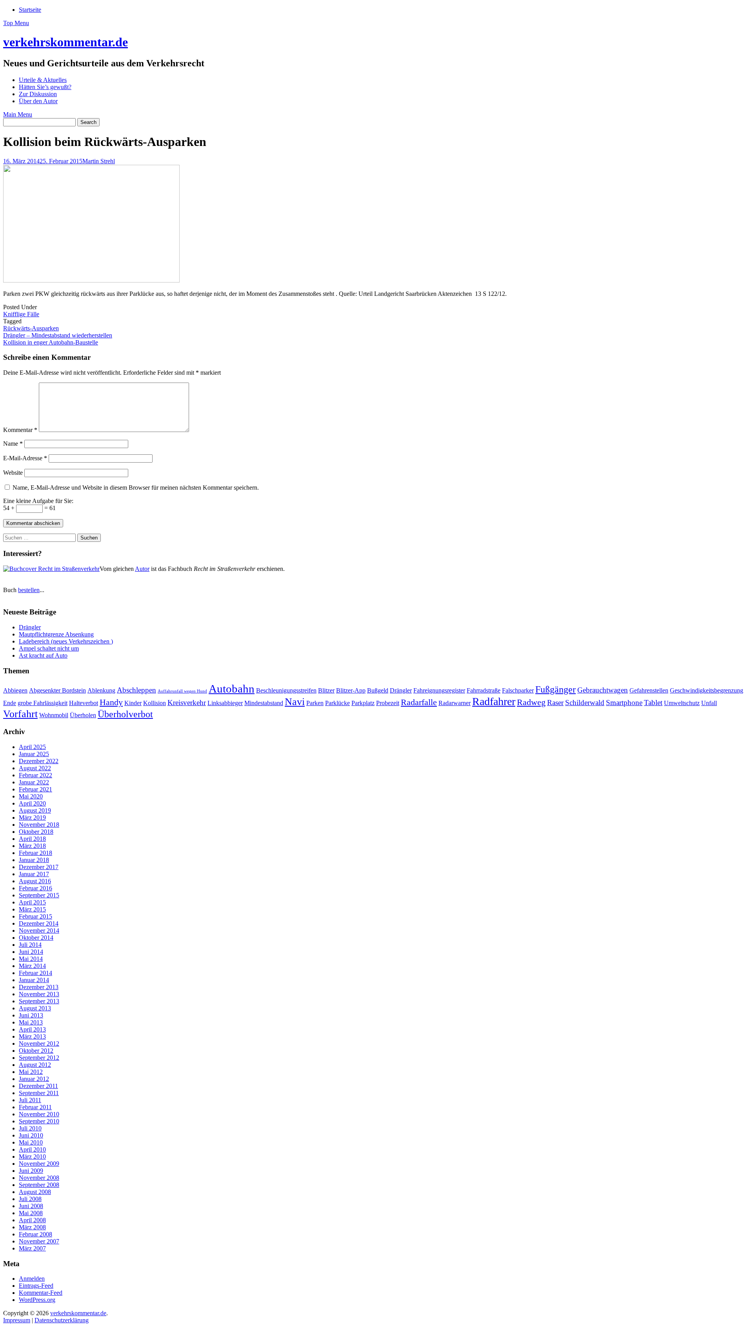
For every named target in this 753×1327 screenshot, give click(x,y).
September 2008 (39, 1184)
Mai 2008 (31, 1213)
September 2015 (39, 895)
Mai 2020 (31, 796)
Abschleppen (136, 690)
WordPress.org (37, 1299)
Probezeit (387, 703)
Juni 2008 (31, 1206)
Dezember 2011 (38, 1086)
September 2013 (39, 1001)
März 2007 (32, 1248)
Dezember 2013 (38, 987)
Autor (142, 568)
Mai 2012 (31, 1071)
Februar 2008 (35, 1234)
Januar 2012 (34, 1078)
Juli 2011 (30, 1100)
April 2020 (32, 803)
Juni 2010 (31, 1135)
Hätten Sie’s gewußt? (45, 87)
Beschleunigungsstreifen (286, 690)
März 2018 (32, 845)
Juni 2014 (31, 951)
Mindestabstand (263, 703)
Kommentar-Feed (40, 1292)
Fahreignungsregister (439, 690)
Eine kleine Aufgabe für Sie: (38, 501)
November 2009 (39, 1163)
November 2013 (39, 994)
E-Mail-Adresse (25, 458)
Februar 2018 (35, 852)
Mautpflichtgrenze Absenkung (56, 634)
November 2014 (39, 930)
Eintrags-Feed (36, 1285)
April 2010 (32, 1149)
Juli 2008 (30, 1199)
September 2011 (39, 1093)
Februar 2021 (35, 789)
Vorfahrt (20, 714)
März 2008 (32, 1227)
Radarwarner (454, 703)
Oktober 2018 (36, 831)
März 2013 (32, 1036)
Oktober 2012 (36, 1050)
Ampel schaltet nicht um (49, 648)
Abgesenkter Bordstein (57, 690)
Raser (555, 702)
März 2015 (32, 909)
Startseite (30, 9)
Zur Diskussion (38, 94)
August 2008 (35, 1191)
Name (13, 443)
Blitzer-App (351, 690)
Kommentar (20, 430)
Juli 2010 (30, 1128)
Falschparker (518, 690)
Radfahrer (493, 701)
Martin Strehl (98, 161)
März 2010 (32, 1156)
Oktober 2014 (36, 937)
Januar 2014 (34, 980)
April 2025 (32, 747)
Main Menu (17, 114)
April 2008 (32, 1220)
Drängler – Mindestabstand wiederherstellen (57, 335)
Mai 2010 (31, 1142)
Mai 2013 (31, 1022)
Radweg (531, 702)
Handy (111, 702)
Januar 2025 (34, 754)
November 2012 (39, 1043)
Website (13, 472)
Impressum (16, 1320)
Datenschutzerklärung (62, 1320)
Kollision (154, 703)
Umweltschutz (682, 703)
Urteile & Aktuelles (43, 80)
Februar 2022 (35, 775)
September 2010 (39, 1121)
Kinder (133, 703)
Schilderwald (584, 702)
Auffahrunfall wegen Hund (182, 691)
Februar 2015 (35, 916)
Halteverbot (83, 703)
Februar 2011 (35, 1107)
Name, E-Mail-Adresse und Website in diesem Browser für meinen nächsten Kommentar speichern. (136, 487)
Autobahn (232, 688)
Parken (315, 703)
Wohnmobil (53, 715)
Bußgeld (377, 690)
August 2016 (35, 881)
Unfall (709, 703)
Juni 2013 (31, 1015)
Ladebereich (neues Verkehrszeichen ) (66, 641)
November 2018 (39, 824)
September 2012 (39, 1057)
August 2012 (35, 1064)
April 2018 (32, 838)
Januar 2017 (34, 874)
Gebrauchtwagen (602, 690)
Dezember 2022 (38, 761)
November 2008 (39, 1177)
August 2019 (35, 810)
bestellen (29, 590)
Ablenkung (101, 690)
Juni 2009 (31, 1170)
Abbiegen (15, 690)
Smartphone (624, 702)
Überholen (83, 715)
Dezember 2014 (38, 923)
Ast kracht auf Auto (43, 655)
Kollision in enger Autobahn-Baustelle (50, 342)
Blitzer (326, 690)
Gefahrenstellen (648, 690)
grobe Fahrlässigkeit (42, 703)
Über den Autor (38, 101)
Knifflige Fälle (21, 314)
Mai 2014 (31, 958)
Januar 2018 (34, 860)
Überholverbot (125, 714)
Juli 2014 (30, 944)
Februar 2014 (35, 973)
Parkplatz (363, 703)
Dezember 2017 (38, 867)
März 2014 (32, 965)
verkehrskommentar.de (65, 42)
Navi (295, 701)
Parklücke (337, 703)
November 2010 (39, 1114)
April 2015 (32, 902)
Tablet (653, 702)
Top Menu (16, 23)
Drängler (30, 627)
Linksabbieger (225, 703)
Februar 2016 (35, 888)
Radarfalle (419, 702)
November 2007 (39, 1241)
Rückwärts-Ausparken (31, 328)
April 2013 (32, 1029)
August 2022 (35, 768)
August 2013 (35, 1008)
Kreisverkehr (186, 702)
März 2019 (32, 817)
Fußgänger (555, 689)
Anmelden (32, 1278)
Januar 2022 (34, 782)
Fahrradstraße (483, 690)
